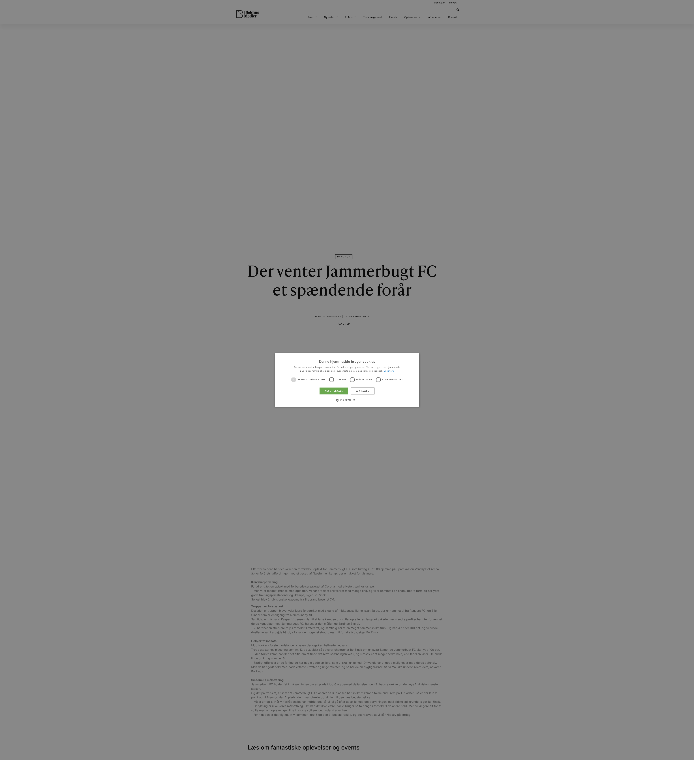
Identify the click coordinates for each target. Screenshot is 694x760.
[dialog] (347, 380)
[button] (347, 400)
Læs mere (389, 370)
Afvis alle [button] (362, 390)
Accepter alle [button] (334, 390)
